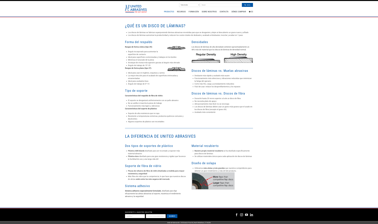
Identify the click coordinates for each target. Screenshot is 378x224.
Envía (248, 5)
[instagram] (241, 214)
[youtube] (246, 214)
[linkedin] (251, 214)
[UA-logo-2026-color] (136, 8)
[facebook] (236, 214)
